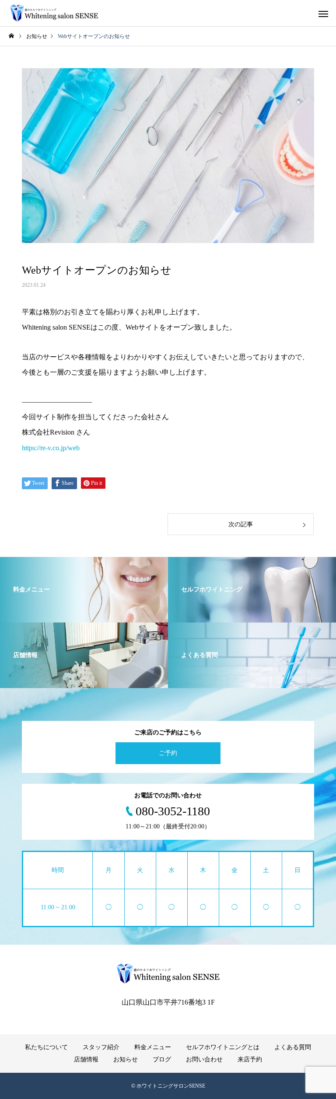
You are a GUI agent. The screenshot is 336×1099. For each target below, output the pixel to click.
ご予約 (168, 753)
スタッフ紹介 (101, 1047)
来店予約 (250, 1059)
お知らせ (125, 1059)
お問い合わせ (204, 1059)
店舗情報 (86, 1059)
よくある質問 (292, 1047)
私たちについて (46, 1047)
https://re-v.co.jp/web (51, 448)
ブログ (162, 1059)
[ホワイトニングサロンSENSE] (54, 13)
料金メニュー (152, 1047)
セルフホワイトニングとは (222, 1047)
